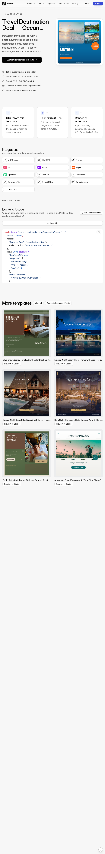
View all (38, 303)
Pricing (75, 3)
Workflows (64, 3)
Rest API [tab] (54, 223)
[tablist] (52, 223)
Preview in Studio (12, 364)
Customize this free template (20, 60)
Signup (98, 3)
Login (87, 3)
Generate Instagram (58, 303)
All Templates (13, 14)
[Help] (100, 849)
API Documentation (92, 212)
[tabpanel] (52, 255)
